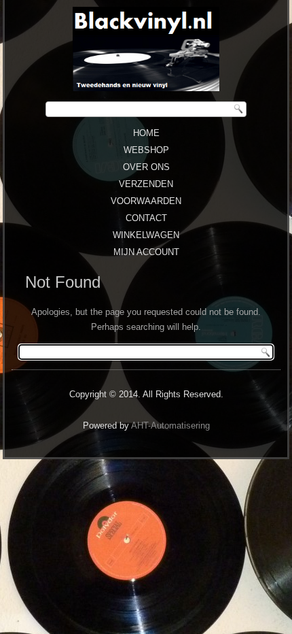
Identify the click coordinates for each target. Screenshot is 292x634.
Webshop (146, 150)
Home (146, 133)
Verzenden (146, 184)
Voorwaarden (146, 201)
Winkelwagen (146, 235)
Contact (146, 218)
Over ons (146, 167)
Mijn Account (146, 252)
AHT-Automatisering (170, 425)
